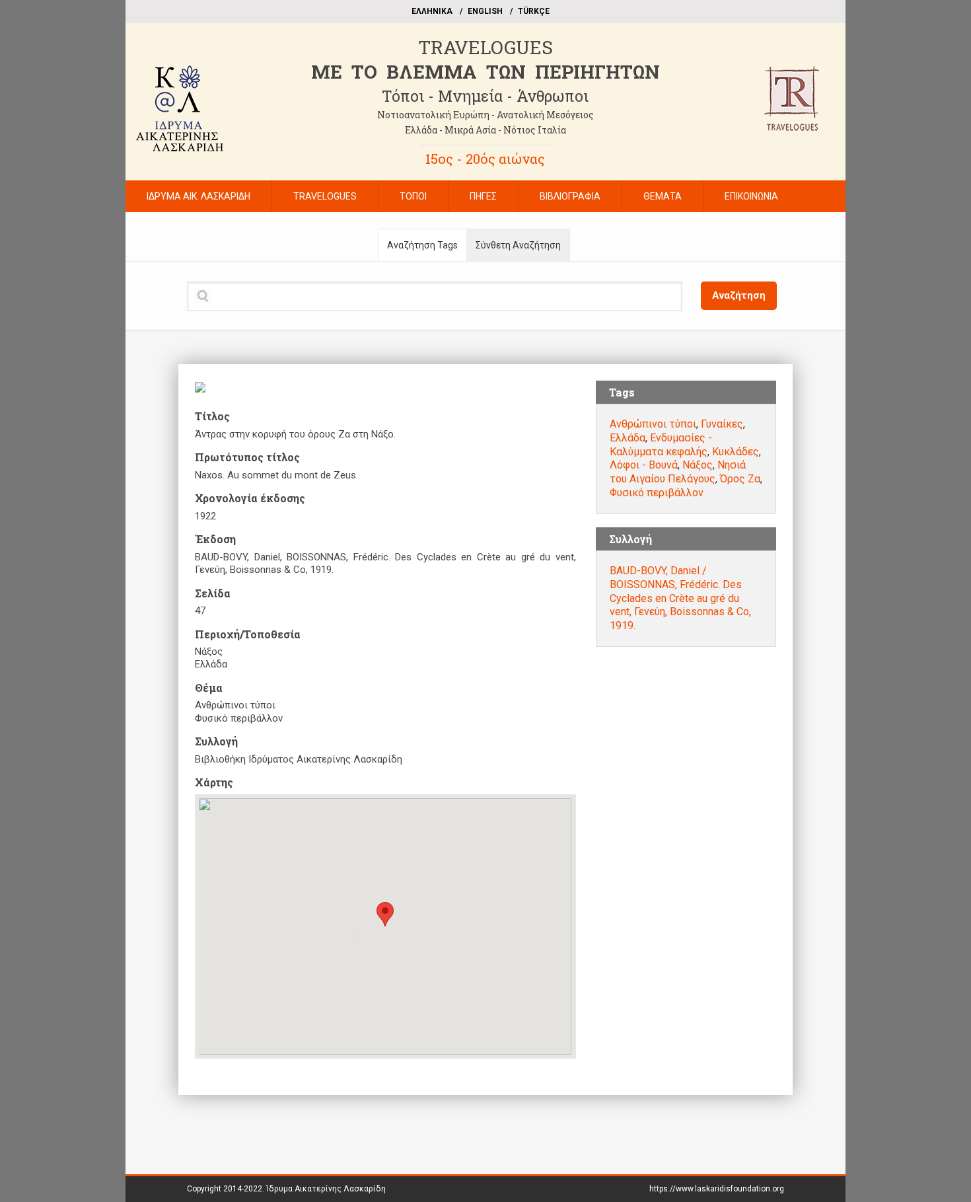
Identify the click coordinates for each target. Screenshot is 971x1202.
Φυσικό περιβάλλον (656, 492)
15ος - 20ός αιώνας (485, 158)
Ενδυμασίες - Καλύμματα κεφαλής (661, 445)
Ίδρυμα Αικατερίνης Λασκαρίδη (326, 1188)
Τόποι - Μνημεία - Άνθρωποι (485, 96)
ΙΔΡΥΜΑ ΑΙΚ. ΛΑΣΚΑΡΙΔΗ (198, 196)
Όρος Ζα (740, 478)
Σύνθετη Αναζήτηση (518, 245)
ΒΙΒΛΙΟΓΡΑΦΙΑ (570, 196)
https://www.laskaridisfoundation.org (716, 1188)
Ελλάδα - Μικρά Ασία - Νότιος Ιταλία (485, 130)
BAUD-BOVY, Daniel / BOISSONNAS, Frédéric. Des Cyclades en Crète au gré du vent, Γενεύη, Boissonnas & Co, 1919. (680, 598)
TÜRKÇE (534, 11)
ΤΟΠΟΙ (413, 196)
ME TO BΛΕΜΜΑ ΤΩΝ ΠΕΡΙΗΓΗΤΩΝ (485, 71)
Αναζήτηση (739, 295)
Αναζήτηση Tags (422, 245)
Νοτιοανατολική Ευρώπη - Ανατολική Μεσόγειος (485, 114)
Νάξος (697, 465)
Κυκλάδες (735, 451)
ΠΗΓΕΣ (483, 196)
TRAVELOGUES (485, 47)
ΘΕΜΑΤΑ (662, 196)
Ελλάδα (627, 438)
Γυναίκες (722, 424)
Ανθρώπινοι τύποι (653, 424)
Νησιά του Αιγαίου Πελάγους (678, 472)
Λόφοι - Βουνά (644, 465)
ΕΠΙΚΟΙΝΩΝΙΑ (751, 196)
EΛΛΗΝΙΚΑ (432, 11)
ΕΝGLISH (485, 11)
